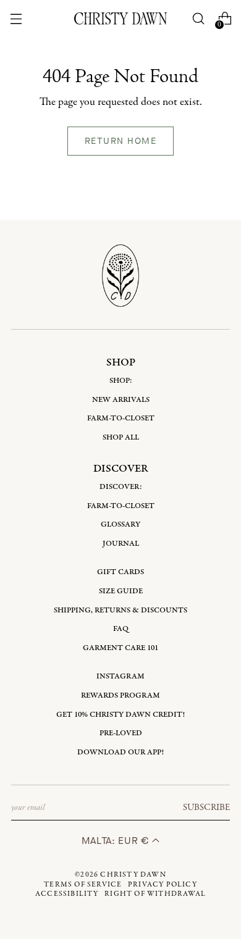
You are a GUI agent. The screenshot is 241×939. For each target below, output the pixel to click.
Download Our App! (120, 752)
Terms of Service (83, 885)
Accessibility (67, 894)
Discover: (120, 487)
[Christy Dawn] (120, 18)
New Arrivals (121, 399)
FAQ (121, 629)
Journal (121, 543)
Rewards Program (120, 695)
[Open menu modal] (15, 18)
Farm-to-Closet (120, 418)
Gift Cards (120, 572)
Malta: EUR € (117, 840)
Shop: (120, 380)
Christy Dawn (133, 875)
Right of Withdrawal (155, 894)
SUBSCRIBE (206, 807)
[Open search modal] (198, 18)
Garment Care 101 (120, 648)
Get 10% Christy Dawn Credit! (120, 714)
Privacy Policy (162, 885)
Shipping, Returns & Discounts (120, 610)
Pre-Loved (120, 733)
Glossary (120, 524)
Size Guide (121, 591)
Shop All (121, 437)
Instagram (120, 676)
